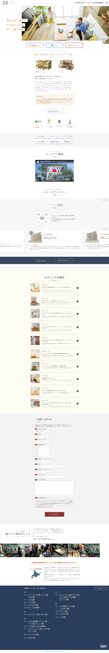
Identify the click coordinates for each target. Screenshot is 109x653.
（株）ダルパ (31, 623)
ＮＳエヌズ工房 (63, 597)
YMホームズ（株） (39, 623)
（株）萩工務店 (31, 602)
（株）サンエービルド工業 (33, 634)
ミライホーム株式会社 (33, 607)
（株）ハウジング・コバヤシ (33, 614)
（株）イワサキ (75, 594)
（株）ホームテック (43, 621)
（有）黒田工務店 (40, 626)
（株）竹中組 (31, 626)
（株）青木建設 (71, 606)
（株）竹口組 (72, 597)
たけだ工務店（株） (64, 613)
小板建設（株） (43, 614)
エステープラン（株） (64, 599)
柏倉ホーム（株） (32, 631)
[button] (104, 229)
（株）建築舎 (31, 597)
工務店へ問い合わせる (63, 260)
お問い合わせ (40, 536)
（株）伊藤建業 (63, 606)
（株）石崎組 (31, 599)
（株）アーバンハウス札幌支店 (34, 594)
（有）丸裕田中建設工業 (64, 608)
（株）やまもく (44, 594)
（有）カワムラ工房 (63, 611)
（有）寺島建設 (46, 628)
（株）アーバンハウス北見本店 (65, 594)
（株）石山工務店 (32, 621)
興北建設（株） (31, 637)
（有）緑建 (62, 617)
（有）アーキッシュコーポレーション (35, 628)
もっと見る (104, 199)
